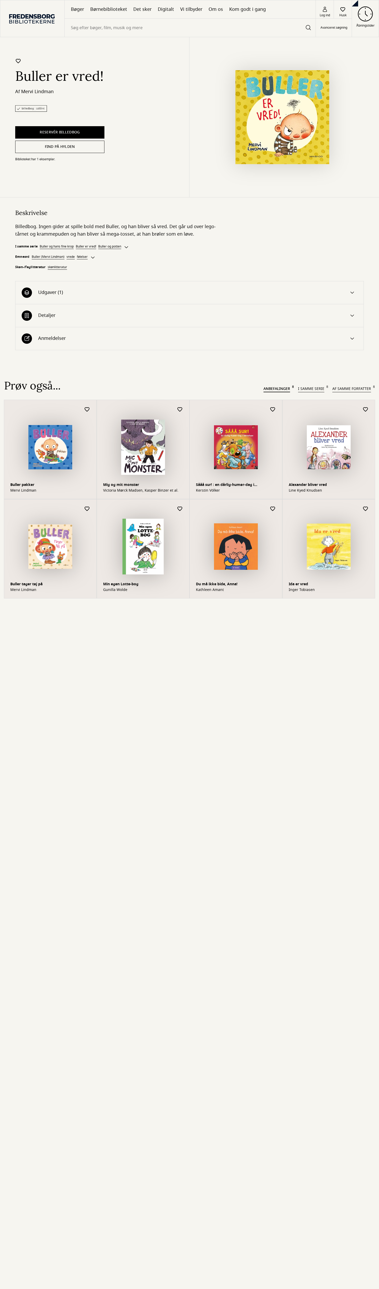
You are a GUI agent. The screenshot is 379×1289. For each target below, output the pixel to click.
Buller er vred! (86, 246)
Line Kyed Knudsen (305, 491)
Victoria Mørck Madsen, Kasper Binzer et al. (140, 491)
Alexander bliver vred (308, 484)
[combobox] (190, 28)
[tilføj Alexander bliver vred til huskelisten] (365, 409)
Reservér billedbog (60, 132)
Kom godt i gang (247, 9)
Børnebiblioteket (108, 9)
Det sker (142, 9)
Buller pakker (22, 484)
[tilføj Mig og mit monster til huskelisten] (180, 409)
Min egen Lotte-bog (120, 584)
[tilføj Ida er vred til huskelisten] (365, 509)
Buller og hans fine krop (57, 246)
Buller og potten (109, 246)
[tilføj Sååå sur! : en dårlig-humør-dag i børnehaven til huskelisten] (273, 409)
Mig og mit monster (121, 484)
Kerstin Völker (208, 491)
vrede (71, 256)
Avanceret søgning (333, 28)
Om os (216, 9)
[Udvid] (126, 247)
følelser (82, 256)
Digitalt (166, 9)
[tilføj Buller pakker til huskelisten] (87, 409)
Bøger (77, 9)
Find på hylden (60, 146)
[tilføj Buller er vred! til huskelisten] (18, 61)
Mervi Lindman (37, 91)
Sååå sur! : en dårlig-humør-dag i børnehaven (225, 485)
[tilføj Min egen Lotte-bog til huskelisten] (180, 509)
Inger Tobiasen (302, 590)
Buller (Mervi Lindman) (48, 256)
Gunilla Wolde (115, 590)
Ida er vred (298, 584)
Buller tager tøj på (26, 584)
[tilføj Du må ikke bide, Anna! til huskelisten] (273, 509)
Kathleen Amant (210, 590)
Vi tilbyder (191, 9)
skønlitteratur (57, 267)
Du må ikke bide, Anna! (216, 584)
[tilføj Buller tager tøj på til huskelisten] (87, 509)
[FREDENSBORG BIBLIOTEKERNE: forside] (32, 18)
